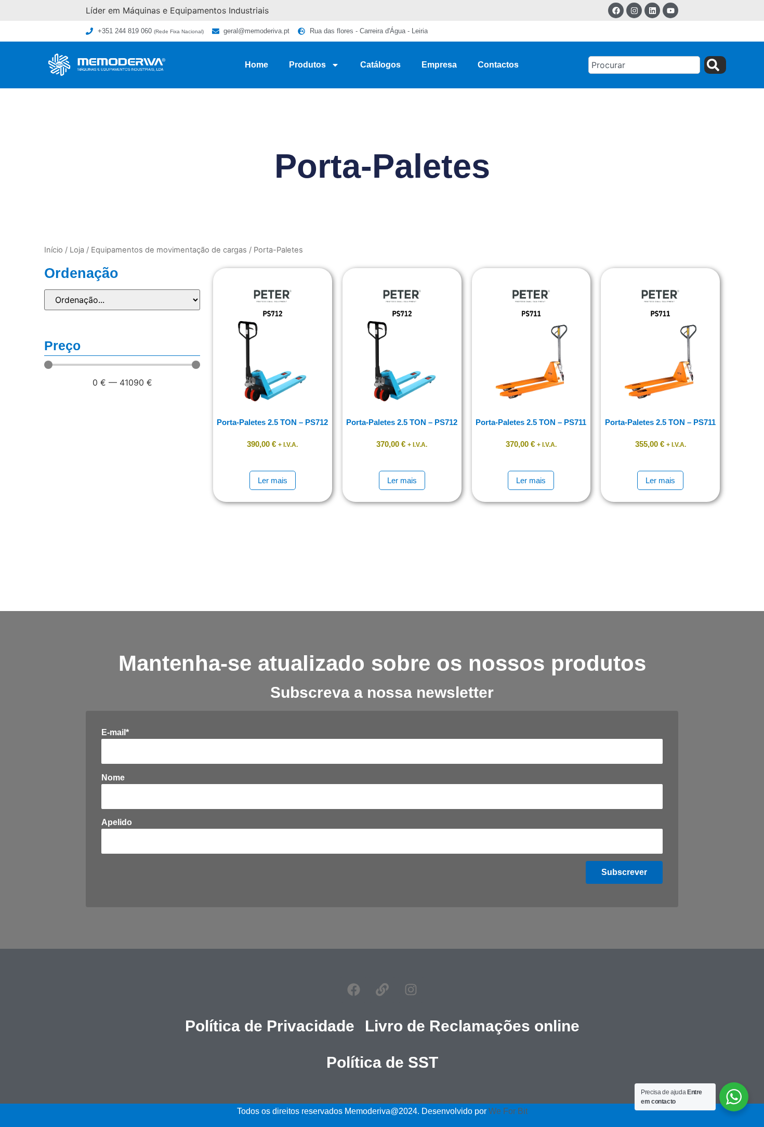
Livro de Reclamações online (472, 1026)
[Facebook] (616, 10)
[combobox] (644, 65)
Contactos (498, 64)
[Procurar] (715, 65)
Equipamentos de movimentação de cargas (169, 250)
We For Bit (508, 1111)
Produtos (307, 64)
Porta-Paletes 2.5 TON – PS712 (272, 422)
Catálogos (380, 64)
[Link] (382, 990)
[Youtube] (670, 10)
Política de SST (382, 1062)
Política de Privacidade (269, 1026)
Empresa (439, 64)
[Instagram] (634, 10)
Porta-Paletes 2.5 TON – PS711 (531, 422)
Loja (77, 250)
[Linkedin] (652, 10)
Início (53, 250)
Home (256, 64)
